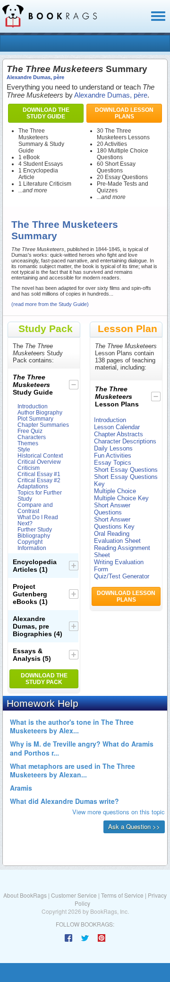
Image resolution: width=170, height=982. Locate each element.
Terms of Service (122, 895)
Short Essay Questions (126, 469)
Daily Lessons (113, 448)
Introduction (32, 406)
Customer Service (74, 895)
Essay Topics (112, 462)
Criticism (28, 468)
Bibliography (33, 535)
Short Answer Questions (112, 509)
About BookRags (25, 895)
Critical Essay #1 (38, 474)
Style (23, 449)
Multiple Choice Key (121, 498)
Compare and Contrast (35, 508)
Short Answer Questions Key (114, 523)
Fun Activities (112, 455)
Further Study (34, 529)
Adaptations (32, 486)
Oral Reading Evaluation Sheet (117, 537)
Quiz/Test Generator (121, 576)
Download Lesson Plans (124, 113)
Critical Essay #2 (38, 480)
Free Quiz (29, 431)
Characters (31, 437)
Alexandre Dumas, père (35, 77)
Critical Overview (39, 462)
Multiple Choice (115, 491)
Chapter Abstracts (118, 434)
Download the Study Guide (46, 113)
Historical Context (40, 455)
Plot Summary (35, 418)
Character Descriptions (125, 441)
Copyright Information (31, 545)
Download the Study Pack (44, 678)
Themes (27, 443)
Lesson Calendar (117, 427)
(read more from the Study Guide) (50, 304)
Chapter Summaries (43, 425)
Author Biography (39, 412)
